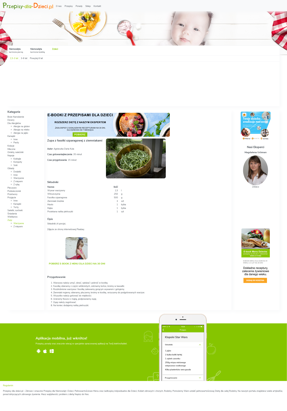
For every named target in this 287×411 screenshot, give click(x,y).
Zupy (9, 220)
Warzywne (18, 178)
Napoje (10, 155)
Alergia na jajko (20, 132)
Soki (15, 165)
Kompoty (17, 161)
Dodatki (17, 171)
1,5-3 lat (14, 58)
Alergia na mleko (21, 129)
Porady (79, 6)
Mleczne (11, 149)
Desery (10, 119)
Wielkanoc (12, 216)
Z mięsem (18, 181)
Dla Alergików (14, 123)
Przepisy (69, 6)
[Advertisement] (143, 84)
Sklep (88, 6)
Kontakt (97, 6)
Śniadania (12, 213)
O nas (59, 6)
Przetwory (12, 194)
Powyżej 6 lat (36, 58)
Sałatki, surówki (15, 210)
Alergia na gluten (21, 126)
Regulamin (8, 385)
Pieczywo (12, 187)
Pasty (16, 142)
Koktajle (17, 158)
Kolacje (10, 145)
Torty (16, 207)
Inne (15, 139)
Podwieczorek (14, 191)
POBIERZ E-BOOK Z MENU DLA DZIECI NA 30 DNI (77, 263)
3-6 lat (24, 58)
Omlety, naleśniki (15, 152)
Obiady (10, 168)
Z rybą (16, 184)
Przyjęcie (11, 197)
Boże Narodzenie (15, 116)
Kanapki (11, 136)
